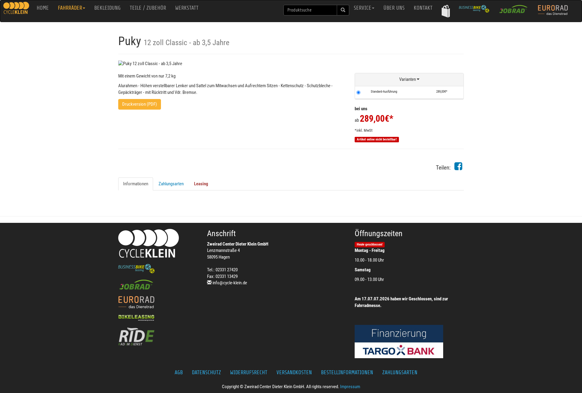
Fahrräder (70, 8)
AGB (179, 372)
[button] (445, 11)
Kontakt (423, 8)
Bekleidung (107, 8)
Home (43, 8)
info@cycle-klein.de (229, 283)
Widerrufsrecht (248, 372)
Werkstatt (187, 8)
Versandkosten (294, 372)
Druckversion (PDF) (139, 104)
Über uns (394, 8)
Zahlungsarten (171, 184)
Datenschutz (206, 372)
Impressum (350, 386)
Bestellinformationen (347, 372)
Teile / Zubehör (148, 8)
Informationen (135, 184)
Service (362, 8)
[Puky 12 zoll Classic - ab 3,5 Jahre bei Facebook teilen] (458, 168)
